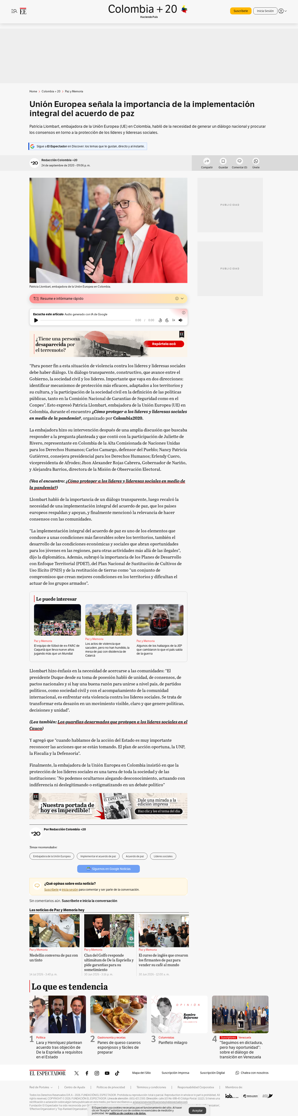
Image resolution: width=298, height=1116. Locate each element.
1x (173, 320)
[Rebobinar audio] (160, 320)
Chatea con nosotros (255, 1073)
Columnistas (166, 1037)
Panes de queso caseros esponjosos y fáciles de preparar (119, 1047)
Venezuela (244, 1037)
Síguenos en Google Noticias (111, 869)
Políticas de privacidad (111, 1087)
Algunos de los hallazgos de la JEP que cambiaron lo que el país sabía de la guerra (159, 649)
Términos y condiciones (151, 1087)
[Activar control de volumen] (180, 320)
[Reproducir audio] (36, 320)
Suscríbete (241, 11)
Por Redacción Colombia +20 (65, 829)
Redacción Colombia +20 (59, 160)
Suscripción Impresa (175, 1073)
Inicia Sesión (265, 11)
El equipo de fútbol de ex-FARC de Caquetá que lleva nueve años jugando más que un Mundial (57, 649)
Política (40, 1037)
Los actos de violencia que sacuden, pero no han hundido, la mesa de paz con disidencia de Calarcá (107, 649)
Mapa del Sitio (141, 1073)
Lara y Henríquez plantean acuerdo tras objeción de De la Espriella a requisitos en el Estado (59, 1049)
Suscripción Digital (212, 1073)
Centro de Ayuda (74, 1087)
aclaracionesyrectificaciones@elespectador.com (160, 1102)
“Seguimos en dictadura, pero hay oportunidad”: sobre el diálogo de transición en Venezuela (241, 1049)
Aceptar (197, 1111)
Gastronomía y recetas (111, 1037)
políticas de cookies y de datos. (127, 1113)
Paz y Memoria (43, 641)
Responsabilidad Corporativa (196, 1087)
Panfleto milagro (173, 1042)
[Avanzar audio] (167, 320)
